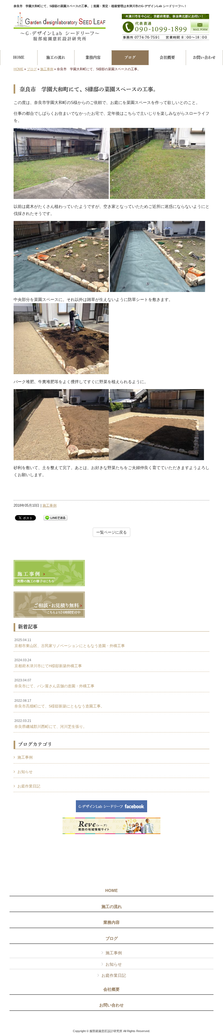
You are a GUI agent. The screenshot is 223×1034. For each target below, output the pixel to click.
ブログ (32, 69)
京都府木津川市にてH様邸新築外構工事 (48, 663)
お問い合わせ (111, 1005)
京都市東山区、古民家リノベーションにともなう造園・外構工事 (69, 643)
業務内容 (111, 922)
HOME (18, 69)
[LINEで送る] (55, 517)
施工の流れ (111, 906)
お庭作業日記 (28, 786)
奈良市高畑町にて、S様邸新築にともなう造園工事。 (59, 704)
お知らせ (25, 772)
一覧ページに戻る (111, 532)
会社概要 (111, 989)
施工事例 (46, 69)
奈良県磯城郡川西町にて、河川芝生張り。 (50, 724)
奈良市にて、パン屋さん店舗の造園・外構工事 (54, 683)
